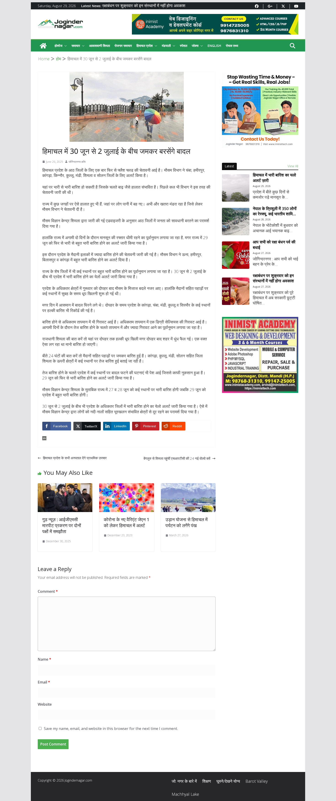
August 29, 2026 (262, 186)
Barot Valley (256, 781)
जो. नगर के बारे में (184, 781)
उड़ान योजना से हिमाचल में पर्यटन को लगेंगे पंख (186, 522)
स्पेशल (183, 45)
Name (44, 659)
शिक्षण (206, 781)
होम (44, 438)
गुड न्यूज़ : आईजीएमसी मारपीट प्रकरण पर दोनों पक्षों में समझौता (61, 525)
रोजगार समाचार (123, 45)
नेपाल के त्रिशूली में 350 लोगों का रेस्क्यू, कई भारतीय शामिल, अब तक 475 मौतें (274, 211)
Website (45, 704)
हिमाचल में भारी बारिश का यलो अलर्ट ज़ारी (274, 177)
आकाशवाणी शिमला (99, 45)
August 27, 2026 (262, 253)
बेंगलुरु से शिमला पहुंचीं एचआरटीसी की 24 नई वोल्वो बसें (177, 458)
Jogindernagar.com (78, 780)
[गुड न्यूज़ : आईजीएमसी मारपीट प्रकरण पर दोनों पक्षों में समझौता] (65, 486)
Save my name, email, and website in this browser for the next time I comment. (111, 728)
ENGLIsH (214, 45)
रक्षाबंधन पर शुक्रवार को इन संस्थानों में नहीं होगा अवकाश (143, 6)
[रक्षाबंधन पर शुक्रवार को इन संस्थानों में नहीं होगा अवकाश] (235, 291)
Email (44, 682)
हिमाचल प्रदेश (144, 45)
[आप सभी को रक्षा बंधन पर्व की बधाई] (235, 255)
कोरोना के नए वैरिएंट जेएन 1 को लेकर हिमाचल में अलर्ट (126, 522)
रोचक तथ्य (232, 45)
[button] (64, 46)
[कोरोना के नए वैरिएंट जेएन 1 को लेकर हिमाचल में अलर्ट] (126, 486)
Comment (48, 591)
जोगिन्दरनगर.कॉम (77, 162)
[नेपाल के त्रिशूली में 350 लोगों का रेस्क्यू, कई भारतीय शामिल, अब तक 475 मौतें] (235, 221)
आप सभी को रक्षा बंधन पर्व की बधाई (274, 244)
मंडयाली (166, 45)
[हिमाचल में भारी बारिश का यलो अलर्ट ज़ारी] (235, 188)
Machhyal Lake (185, 794)
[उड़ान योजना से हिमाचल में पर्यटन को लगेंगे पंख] (188, 486)
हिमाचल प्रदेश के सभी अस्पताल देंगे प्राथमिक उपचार (75, 458)
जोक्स (195, 45)
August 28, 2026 (262, 219)
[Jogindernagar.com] (43, 45)
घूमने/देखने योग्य (228, 781)
